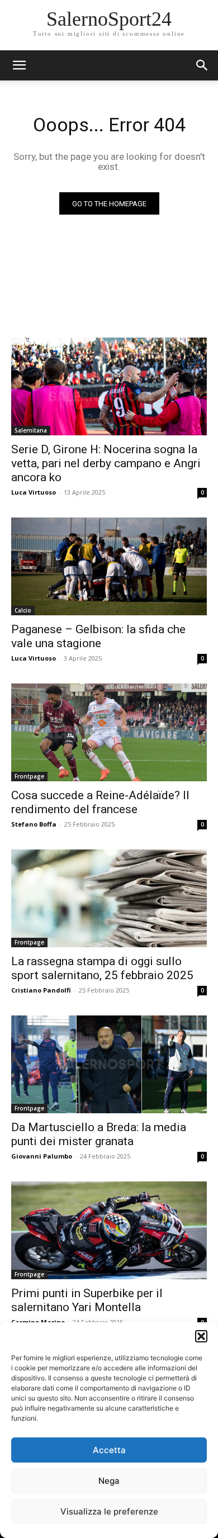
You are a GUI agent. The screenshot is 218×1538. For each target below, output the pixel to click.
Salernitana (31, 430)
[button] (201, 1336)
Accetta (109, 1450)
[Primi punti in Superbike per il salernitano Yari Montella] (109, 1230)
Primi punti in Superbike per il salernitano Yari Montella (87, 1300)
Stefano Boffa (33, 824)
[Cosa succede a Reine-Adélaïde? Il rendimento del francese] (109, 732)
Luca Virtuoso (33, 492)
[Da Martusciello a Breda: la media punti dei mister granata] (109, 1064)
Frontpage (29, 776)
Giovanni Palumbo (41, 1156)
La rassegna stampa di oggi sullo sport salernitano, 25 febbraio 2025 (102, 968)
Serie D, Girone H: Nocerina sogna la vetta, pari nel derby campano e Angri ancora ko (106, 463)
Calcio (23, 610)
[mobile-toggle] (19, 65)
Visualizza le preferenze (109, 1511)
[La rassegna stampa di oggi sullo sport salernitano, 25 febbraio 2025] (109, 898)
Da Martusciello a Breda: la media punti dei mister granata (98, 1134)
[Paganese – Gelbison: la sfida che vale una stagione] (109, 566)
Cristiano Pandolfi (41, 990)
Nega (109, 1480)
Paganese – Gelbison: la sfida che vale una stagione (98, 636)
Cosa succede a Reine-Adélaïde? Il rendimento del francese (100, 802)
